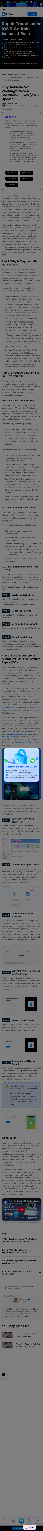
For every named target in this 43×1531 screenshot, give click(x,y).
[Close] (7, 750)
